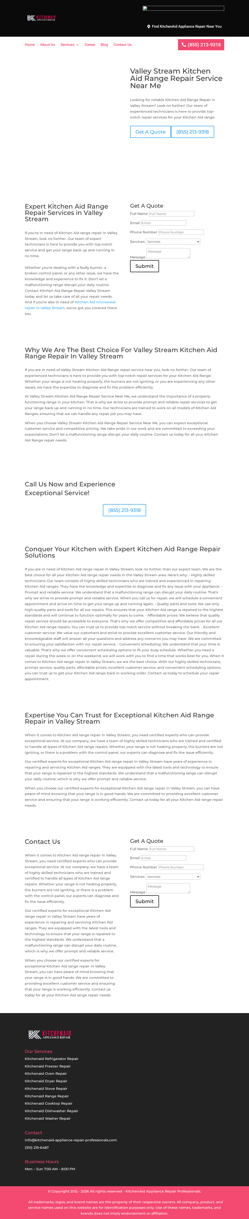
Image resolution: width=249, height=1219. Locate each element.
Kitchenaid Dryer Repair (46, 1081)
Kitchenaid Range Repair (47, 1096)
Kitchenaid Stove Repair (46, 1088)
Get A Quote (150, 132)
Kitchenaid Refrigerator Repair (52, 1059)
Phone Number (143, 232)
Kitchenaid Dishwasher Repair (51, 1111)
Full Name (139, 214)
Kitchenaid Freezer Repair (48, 1066)
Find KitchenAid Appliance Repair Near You (187, 26)
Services (67, 45)
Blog (104, 45)
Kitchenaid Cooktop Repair (48, 1103)
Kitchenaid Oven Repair (46, 1073)
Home (30, 45)
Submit (144, 266)
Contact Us (123, 45)
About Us (47, 45)
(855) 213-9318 (204, 45)
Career (90, 45)
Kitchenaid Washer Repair (48, 1118)
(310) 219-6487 (37, 1147)
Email (135, 223)
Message (137, 257)
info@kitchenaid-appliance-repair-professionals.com (71, 1140)
